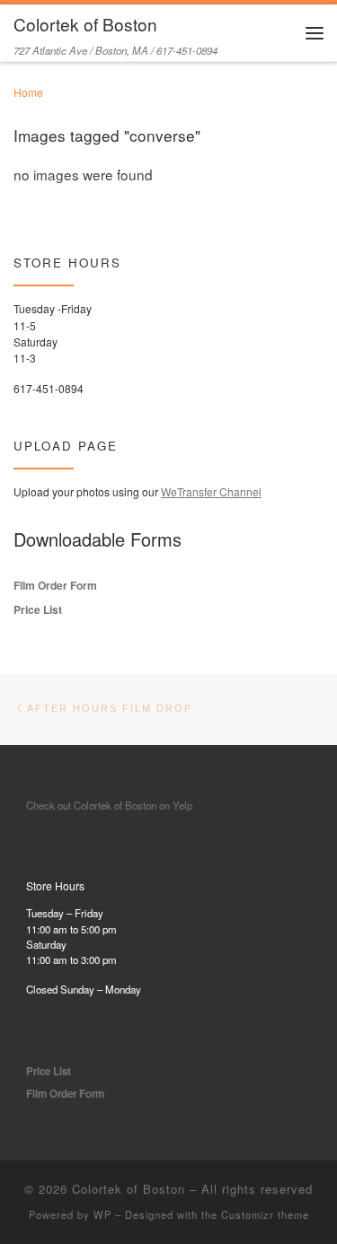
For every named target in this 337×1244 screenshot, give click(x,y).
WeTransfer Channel (211, 491)
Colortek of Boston (128, 1188)
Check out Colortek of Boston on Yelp (109, 805)
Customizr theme (265, 1214)
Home (28, 92)
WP (102, 1214)
